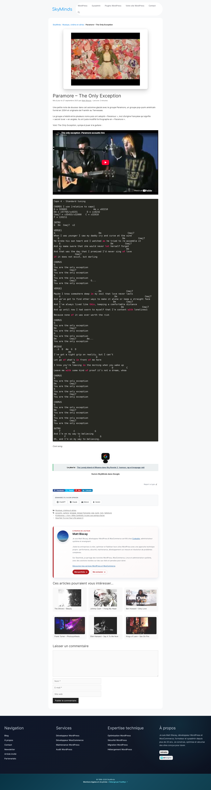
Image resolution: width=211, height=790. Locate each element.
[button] (79, 12)
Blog (6, 735)
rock (101, 513)
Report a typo (149, 484)
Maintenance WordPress (67, 745)
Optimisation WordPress (119, 735)
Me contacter (98, 572)
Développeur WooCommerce (70, 740)
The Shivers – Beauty (63, 609)
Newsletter (9, 749)
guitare (66, 513)
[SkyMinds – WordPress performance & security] (63, 9)
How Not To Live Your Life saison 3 (69, 518)
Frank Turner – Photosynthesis (67, 636)
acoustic (58, 513)
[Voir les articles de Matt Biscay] (63, 536)
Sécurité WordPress (117, 740)
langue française (83, 513)
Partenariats (10, 758)
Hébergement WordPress (120, 749)
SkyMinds (57, 25)
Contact (152, 6)
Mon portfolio (79, 572)
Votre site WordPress (135, 6)
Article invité (10, 754)
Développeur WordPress (67, 735)
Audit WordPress (64, 749)
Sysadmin (96, 6)
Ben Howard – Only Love (136, 609)
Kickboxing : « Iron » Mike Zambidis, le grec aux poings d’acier (80, 515)
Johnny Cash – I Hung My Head (103, 609)
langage (73, 513)
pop (92, 513)
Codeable (136, 539)
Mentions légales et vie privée (95, 782)
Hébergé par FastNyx (117, 782)
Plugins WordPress (113, 6)
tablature (108, 513)
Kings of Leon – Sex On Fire (137, 636)
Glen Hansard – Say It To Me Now (104, 636)
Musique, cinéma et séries (73, 25)
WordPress (82, 6)
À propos (8, 740)
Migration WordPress (118, 745)
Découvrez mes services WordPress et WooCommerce (94, 566)
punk (97, 513)
